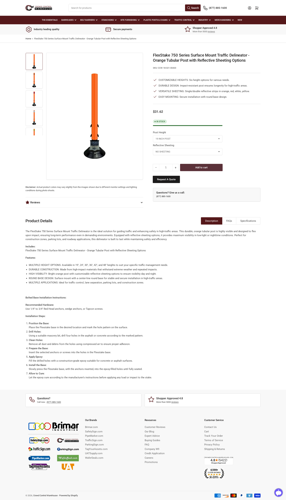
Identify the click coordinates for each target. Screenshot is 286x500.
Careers (149, 457)
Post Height (159, 132)
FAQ (147, 444)
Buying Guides (152, 440)
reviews (211, 31)
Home (28, 38)
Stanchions (107, 20)
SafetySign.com (93, 431)
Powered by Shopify (68, 495)
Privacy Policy (212, 444)
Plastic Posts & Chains (155, 20)
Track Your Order (213, 435)
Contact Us (210, 427)
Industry (203, 20)
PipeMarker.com (94, 435)
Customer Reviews (155, 427)
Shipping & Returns (214, 449)
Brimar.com (91, 427)
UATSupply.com (93, 453)
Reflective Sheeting (163, 145)
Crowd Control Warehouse (45, 495)
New (240, 20)
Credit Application (155, 453)
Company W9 (152, 449)
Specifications (248, 220)
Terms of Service (213, 440)
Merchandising (223, 20)
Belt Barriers (87, 20)
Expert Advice (152, 435)
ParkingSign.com (94, 444)
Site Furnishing (128, 20)
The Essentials (49, 20)
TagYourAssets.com (96, 449)
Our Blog (149, 431)
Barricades (67, 20)
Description (211, 220)
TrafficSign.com (93, 440)
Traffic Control (183, 20)
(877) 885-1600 (218, 7)
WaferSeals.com (94, 457)
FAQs (229, 220)
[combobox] (135, 8)
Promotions (151, 462)
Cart (206, 431)
